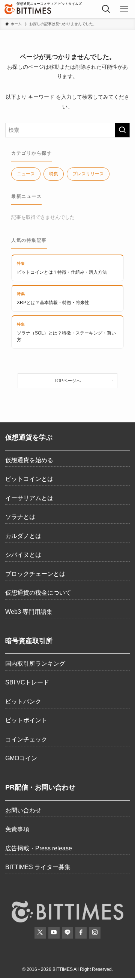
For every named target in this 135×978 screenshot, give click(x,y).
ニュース (26, 173)
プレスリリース (88, 173)
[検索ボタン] (106, 9)
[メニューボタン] (124, 9)
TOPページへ (67, 380)
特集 (53, 173)
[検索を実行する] (122, 130)
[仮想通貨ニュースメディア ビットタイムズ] (27, 9)
